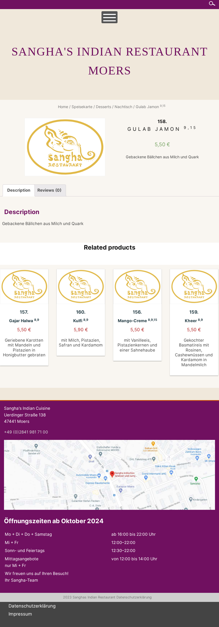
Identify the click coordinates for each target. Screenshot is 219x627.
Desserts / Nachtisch (114, 106)
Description (18, 190)
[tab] (19, 190)
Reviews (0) (49, 190)
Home (63, 106)
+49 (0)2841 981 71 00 (26, 432)
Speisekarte (82, 106)
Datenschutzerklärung (134, 597)
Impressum (20, 614)
